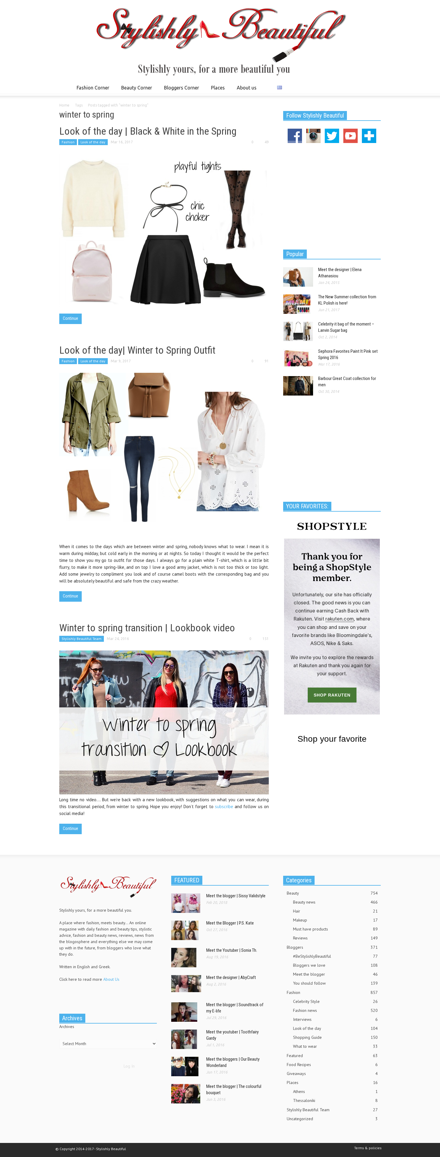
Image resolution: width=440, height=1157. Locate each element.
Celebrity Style (335, 1001)
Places (216, 90)
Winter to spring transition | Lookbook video (147, 628)
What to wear (335, 1046)
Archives (66, 1026)
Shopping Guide (335, 1037)
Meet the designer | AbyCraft (231, 977)
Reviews (335, 938)
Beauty (332, 893)
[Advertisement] (332, 195)
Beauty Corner (135, 90)
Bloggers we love (335, 965)
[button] (375, 87)
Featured (332, 1055)
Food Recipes (332, 1064)
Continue (70, 318)
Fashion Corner (91, 90)
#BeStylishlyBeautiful (335, 956)
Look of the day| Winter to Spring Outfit (137, 350)
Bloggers (332, 947)
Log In (129, 1066)
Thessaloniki (335, 1100)
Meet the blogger (335, 974)
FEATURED (186, 880)
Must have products (335, 929)
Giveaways (332, 1073)
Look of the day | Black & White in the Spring (147, 131)
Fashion (68, 142)
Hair (335, 911)
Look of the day (93, 142)
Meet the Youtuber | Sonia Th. (231, 950)
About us (247, 87)
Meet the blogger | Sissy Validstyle (235, 895)
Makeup (335, 920)
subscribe (225, 806)
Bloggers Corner (180, 90)
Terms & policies (368, 1148)
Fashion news (335, 1010)
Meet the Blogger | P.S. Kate (230, 923)
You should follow (335, 983)
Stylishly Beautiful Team (81, 638)
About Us (111, 979)
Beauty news (335, 902)
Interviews (335, 1019)
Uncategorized (332, 1118)
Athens (335, 1091)
